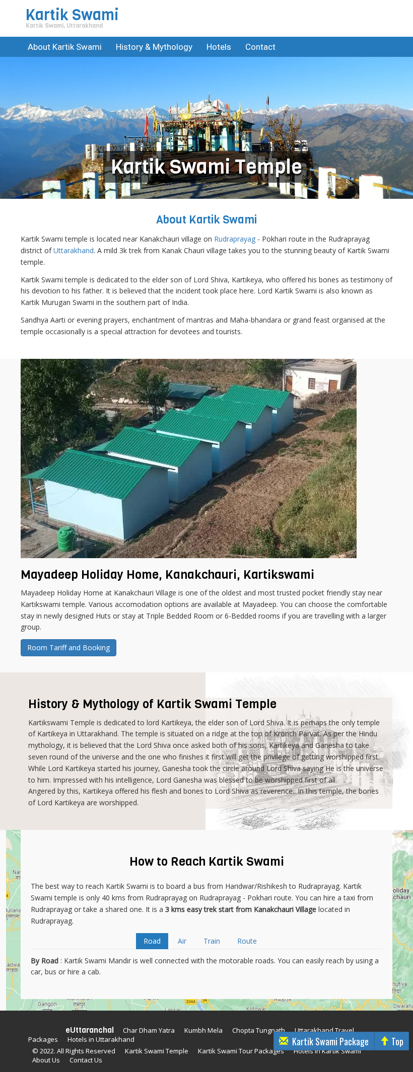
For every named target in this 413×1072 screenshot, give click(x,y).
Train (211, 941)
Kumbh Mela (203, 1030)
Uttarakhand (73, 250)
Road (152, 941)
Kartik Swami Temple (156, 1050)
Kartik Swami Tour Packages (241, 1050)
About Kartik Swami (65, 47)
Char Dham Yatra (149, 1030)
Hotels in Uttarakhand (100, 1039)
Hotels (218, 47)
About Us (46, 1059)
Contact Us (86, 1059)
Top (397, 1041)
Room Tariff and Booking (68, 647)
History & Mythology (154, 47)
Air (182, 941)
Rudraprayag (234, 239)
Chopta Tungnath (258, 1030)
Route (247, 941)
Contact (260, 47)
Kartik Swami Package (330, 1041)
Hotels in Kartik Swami (327, 1050)
